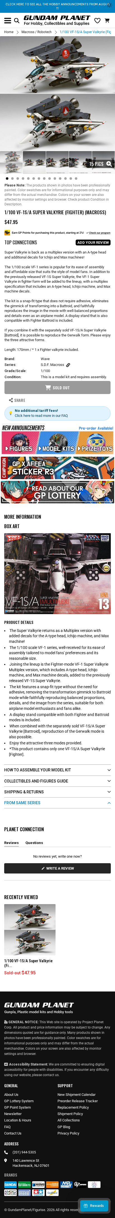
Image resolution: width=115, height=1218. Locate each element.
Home (8, 32)
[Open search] (17, 20)
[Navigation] (7, 20)
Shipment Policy (70, 1114)
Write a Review (61, 869)
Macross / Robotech (36, 32)
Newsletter (12, 1114)
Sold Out (61, 387)
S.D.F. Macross (52, 365)
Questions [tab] (34, 844)
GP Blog (64, 1127)
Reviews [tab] (11, 844)
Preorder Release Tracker (78, 1101)
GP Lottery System (18, 1101)
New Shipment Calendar (76, 1094)
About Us (11, 1094)
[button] (108, 21)
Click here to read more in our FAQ (41, 416)
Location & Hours (17, 1120)
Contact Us (12, 1133)
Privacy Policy (68, 1133)
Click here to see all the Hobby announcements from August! (58, 6)
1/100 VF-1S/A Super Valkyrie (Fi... (28, 963)
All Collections (69, 1120)
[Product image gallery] (57, 93)
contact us (51, 1075)
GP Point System (17, 1107)
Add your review (93, 242)
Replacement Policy (73, 1107)
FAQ (7, 1127)
